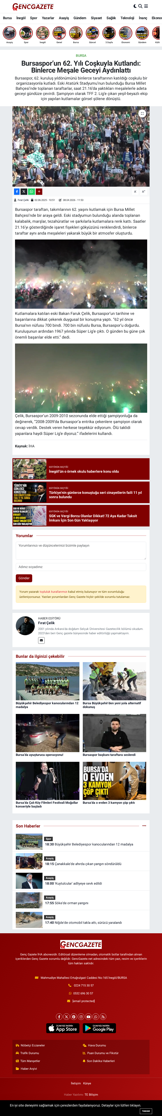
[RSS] (103, 1016)
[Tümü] (144, 826)
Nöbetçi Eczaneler (33, 1045)
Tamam (146, 1111)
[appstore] (62, 1028)
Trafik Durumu (29, 1053)
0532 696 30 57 (83, 993)
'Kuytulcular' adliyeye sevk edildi (73, 883)
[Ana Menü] (146, 6)
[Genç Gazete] (33, 6)
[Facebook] (59, 1016)
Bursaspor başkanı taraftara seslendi (109, 755)
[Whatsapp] (95, 1016)
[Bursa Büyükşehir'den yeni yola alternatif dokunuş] (114, 681)
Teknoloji (127, 18)
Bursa (7, 18)
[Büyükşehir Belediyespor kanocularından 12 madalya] (47, 681)
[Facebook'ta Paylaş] (17, 191)
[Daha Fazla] (39, 191)
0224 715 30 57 (84, 985)
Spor (33, 18)
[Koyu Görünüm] (135, 6)
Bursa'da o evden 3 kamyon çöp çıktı (109, 803)
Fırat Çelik (23, 200)
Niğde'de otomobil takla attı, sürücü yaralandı (83, 923)
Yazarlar (48, 18)
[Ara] (140, 6)
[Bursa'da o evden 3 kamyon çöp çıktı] (114, 781)
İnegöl (20, 18)
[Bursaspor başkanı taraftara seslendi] (114, 733)
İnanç (143, 18)
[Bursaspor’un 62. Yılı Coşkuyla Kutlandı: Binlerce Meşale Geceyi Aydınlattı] (81, 146)
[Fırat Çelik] (25, 626)
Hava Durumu (97, 1045)
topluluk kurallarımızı (54, 591)
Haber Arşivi (29, 1069)
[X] (66, 1016)
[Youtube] (88, 1016)
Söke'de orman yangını (66, 903)
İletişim (76, 1083)
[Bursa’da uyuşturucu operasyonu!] (47, 733)
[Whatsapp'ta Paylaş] (31, 191)
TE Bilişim (91, 1094)
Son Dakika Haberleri (101, 1061)
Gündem (79, 18)
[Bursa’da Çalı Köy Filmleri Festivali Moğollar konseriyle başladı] (47, 781)
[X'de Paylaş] (24, 191)
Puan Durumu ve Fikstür (103, 1053)
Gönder (24, 578)
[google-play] (99, 1028)
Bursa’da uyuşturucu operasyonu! (39, 755)
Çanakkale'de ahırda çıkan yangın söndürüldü (83, 864)
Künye (87, 1083)
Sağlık (111, 18)
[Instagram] (81, 1016)
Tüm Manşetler (30, 1061)
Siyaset (96, 18)
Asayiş (64, 18)
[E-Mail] (41, 640)
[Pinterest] (74, 1016)
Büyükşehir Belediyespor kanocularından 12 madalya (89, 844)
